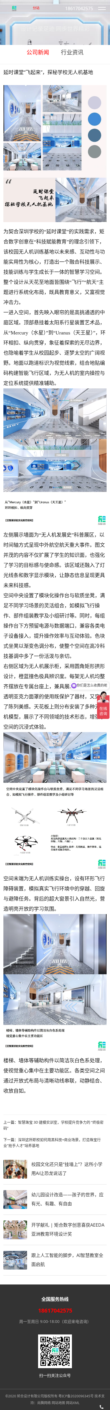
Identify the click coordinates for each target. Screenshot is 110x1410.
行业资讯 (72, 52)
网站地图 (58, 1402)
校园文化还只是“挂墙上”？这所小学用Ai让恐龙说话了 (66, 1168)
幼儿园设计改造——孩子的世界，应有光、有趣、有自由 (67, 1199)
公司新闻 (38, 52)
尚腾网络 (44, 1402)
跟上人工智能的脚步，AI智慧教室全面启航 (67, 1259)
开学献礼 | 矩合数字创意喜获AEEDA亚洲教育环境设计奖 (67, 1229)
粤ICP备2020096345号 (76, 1396)
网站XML (73, 1402)
